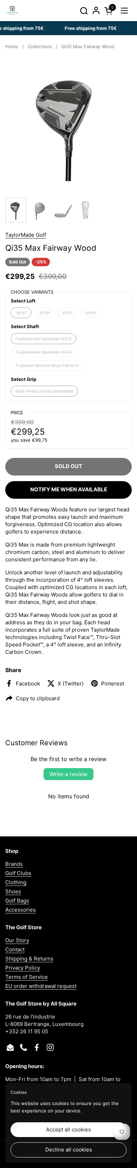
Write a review (68, 774)
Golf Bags (17, 900)
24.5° (91, 312)
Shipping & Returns (29, 958)
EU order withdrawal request (41, 986)
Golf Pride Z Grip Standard (44, 391)
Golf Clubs (18, 873)
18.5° (44, 312)
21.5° (67, 312)
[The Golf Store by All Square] (12, 11)
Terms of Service (26, 977)
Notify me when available (68, 489)
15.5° (21, 312)
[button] (83, 10)
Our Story (17, 940)
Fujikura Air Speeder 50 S (43, 339)
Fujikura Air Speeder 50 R (44, 352)
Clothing (15, 882)
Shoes (13, 891)
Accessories (20, 909)
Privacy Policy (22, 967)
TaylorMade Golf (25, 234)
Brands (14, 864)
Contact (15, 949)
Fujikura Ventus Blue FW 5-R (47, 365)
